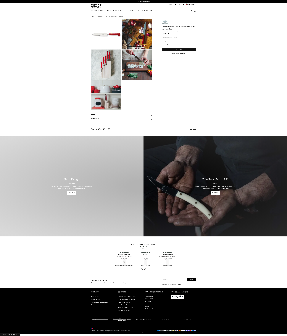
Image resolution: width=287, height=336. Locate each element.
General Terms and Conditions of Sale (100, 319)
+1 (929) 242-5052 (122, 305)
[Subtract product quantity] (163, 44)
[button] (142, 269)
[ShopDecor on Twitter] (181, 4)
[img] (143, 247)
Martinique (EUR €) (97, 328)
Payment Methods (95, 299)
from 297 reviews (143, 249)
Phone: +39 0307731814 (124, 302)
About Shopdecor (95, 297)
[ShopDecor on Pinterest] (179, 4)
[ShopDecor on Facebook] (175, 4)
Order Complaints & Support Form (126, 299)
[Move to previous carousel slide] (191, 129)
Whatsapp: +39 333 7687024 (125, 308)
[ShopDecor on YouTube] (183, 4)
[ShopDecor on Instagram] (177, 4)
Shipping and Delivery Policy (143, 320)
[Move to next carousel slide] (194, 129)
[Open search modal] (188, 10)
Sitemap (93, 305)
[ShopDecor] (96, 6)
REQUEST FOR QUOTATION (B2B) (178, 54)
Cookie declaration (186, 320)
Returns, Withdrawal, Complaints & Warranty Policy (122, 319)
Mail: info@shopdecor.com (124, 310)
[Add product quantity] (167, 44)
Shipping (164, 37)
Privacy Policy (165, 320)
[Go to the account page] (191, 10)
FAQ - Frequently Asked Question (99, 302)
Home (92, 16)
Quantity (164, 41)
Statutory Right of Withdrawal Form (126, 297)
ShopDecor (102, 330)
